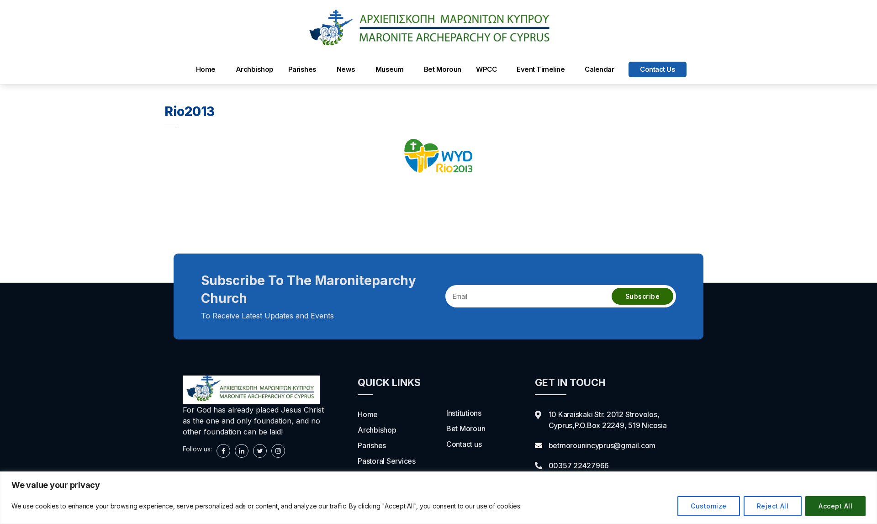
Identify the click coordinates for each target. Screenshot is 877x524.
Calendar (599, 69)
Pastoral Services (387, 461)
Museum (389, 69)
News (346, 69)
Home (206, 69)
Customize (708, 506)
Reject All (773, 506)
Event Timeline (541, 69)
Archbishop (255, 69)
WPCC (486, 69)
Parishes (302, 69)
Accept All (835, 506)
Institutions (463, 413)
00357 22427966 (579, 465)
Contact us (657, 69)
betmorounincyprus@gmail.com (602, 445)
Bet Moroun (442, 69)
